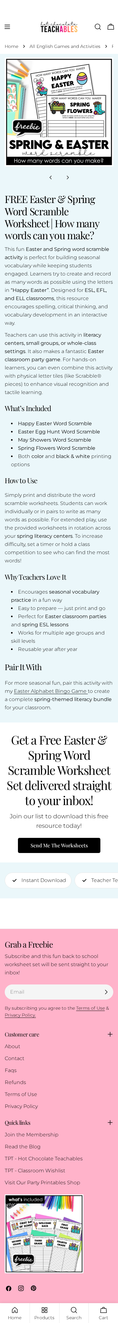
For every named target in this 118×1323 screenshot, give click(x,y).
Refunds (15, 1082)
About (12, 1046)
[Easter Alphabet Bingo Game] (87, 691)
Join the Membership (32, 1135)
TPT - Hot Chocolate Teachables (44, 1159)
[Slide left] (51, 177)
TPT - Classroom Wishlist (35, 1171)
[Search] (98, 26)
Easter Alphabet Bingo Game (50, 691)
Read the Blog (23, 1147)
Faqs (11, 1070)
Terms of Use (21, 1094)
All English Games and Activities (65, 46)
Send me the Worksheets (59, 845)
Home (11, 46)
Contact (14, 1058)
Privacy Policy (21, 1106)
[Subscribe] (106, 992)
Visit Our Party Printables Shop (42, 1183)
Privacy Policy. (20, 1015)
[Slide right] (68, 177)
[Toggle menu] (7, 26)
